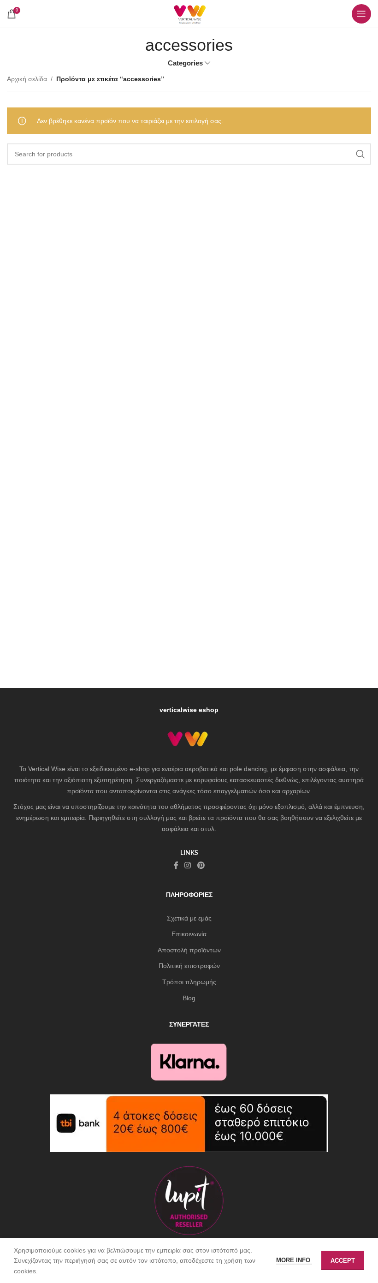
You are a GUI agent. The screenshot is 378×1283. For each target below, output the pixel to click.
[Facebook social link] (176, 865)
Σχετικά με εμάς (189, 918)
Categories (185, 62)
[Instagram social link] (188, 865)
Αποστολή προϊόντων (189, 950)
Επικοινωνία (189, 934)
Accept (343, 1260)
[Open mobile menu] (361, 14)
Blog (189, 998)
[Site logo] (188, 13)
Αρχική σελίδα (27, 79)
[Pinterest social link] (200, 865)
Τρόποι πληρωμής (189, 982)
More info (294, 1260)
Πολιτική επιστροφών (189, 965)
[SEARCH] (360, 154)
